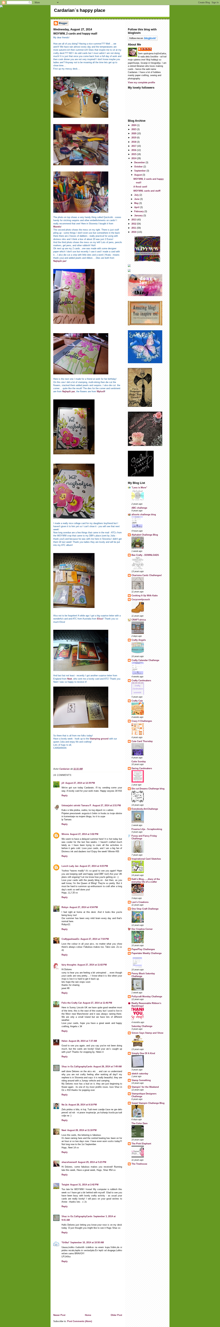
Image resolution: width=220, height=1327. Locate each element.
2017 (134, 146)
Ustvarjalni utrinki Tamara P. (76, 805)
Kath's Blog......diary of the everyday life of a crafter (145, 880)
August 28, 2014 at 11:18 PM (82, 1130)
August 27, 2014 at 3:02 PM (84, 834)
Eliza (99, 618)
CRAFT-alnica (138, 619)
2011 (134, 228)
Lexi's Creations (139, 902)
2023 (134, 129)
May (136, 203)
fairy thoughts (69, 964)
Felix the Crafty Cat (72, 1003)
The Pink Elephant (141, 1143)
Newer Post (59, 1315)
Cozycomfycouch (140, 599)
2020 (134, 133)
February (139, 211)
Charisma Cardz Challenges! (146, 575)
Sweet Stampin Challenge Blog (147, 1103)
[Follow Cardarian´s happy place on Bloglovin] (147, 38)
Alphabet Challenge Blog (144, 534)
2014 (134, 158)
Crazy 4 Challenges (141, 721)
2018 (134, 142)
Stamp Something (141, 1080)
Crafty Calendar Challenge (145, 660)
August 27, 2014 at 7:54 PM (94, 939)
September (140, 170)
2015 (134, 154)
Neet (69, 678)
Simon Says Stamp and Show (147, 1033)
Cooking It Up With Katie (144, 595)
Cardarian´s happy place (79, 10)
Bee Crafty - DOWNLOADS (145, 555)
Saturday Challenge (141, 1026)
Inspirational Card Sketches (146, 859)
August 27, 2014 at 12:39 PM (80, 783)
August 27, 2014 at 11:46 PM (97, 1003)
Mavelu (57, 226)
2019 (134, 137)
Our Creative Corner (142, 929)
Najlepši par (59, 261)
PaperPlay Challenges (143, 949)
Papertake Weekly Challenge (146, 953)
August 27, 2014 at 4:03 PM (94, 866)
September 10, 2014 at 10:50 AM (87, 1242)
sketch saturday (139, 1073)
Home (88, 1315)
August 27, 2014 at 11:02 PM (92, 964)
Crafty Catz (137, 700)
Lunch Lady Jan (70, 866)
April (137, 207)
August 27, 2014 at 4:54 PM (83, 907)
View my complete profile (141, 82)
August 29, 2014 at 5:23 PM (92, 1162)
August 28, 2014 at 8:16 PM (82, 1104)
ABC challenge (139, 508)
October (138, 166)
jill (63, 783)
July (136, 195)
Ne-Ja (64, 1104)
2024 (134, 125)
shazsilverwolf (69, 1162)
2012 (134, 223)
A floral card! (140, 186)
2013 (134, 219)
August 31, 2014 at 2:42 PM (84, 1184)
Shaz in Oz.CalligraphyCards (77, 1066)
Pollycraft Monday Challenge (146, 996)
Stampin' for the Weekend (145, 1087)
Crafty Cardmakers (141, 680)
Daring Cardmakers (141, 768)
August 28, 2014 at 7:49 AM (107, 1066)
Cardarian (146, 49)
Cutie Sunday (138, 761)
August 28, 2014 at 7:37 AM (83, 1041)
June (137, 199)
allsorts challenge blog (143, 514)
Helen (65, 1041)
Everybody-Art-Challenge (144, 809)
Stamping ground (99, 738)
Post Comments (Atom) (79, 1321)
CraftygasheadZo (70, 939)
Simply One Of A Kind (143, 1053)
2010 (134, 232)
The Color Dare (139, 1123)
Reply (65, 795)
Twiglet (65, 1184)
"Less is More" (139, 487)
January (138, 215)
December (140, 162)
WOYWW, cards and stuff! (147, 190)
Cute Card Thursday (142, 741)
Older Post (116, 1315)
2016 (134, 150)
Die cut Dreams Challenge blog (147, 788)
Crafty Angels (138, 640)
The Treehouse (139, 1164)
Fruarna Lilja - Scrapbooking (146, 829)
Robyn (65, 907)
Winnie (65, 834)
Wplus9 (101, 391)
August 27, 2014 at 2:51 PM (106, 805)
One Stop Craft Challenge (144, 908)
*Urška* (65, 1242)
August (138, 175)
